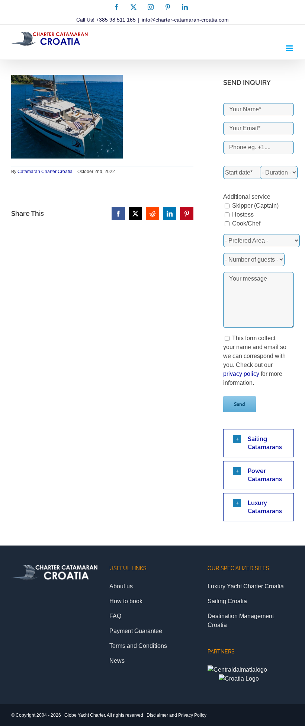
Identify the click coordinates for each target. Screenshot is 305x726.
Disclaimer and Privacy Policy (176, 715)
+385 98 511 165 (116, 20)
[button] (258, 443)
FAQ (115, 616)
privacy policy (241, 374)
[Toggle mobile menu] (290, 48)
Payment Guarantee (135, 631)
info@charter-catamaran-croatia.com (185, 20)
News (117, 661)
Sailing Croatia (227, 601)
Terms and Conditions (138, 646)
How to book (125, 601)
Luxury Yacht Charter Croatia (246, 586)
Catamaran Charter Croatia (45, 171)
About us (121, 586)
